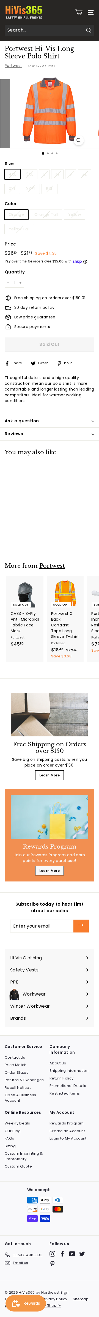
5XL (29, 174)
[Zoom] (78, 140)
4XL (12, 174)
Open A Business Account (20, 1097)
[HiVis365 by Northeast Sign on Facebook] (62, 1254)
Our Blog (13, 1131)
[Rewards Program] (49, 817)
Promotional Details (68, 1085)
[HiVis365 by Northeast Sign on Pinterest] (52, 1264)
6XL (49, 188)
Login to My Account (68, 1138)
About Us (58, 1063)
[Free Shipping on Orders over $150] (49, 714)
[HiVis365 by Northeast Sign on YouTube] (72, 1254)
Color (11, 204)
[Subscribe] (81, 926)
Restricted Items (65, 1093)
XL (84, 174)
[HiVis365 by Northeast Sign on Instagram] (52, 1254)
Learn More (49, 775)
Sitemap (81, 1299)
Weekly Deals (17, 1123)
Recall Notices (18, 1087)
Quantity (15, 272)
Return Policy (62, 1078)
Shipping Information (69, 1070)
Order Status (16, 1072)
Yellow (74, 214)
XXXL (30, 188)
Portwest (13, 65)
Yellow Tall (19, 229)
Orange (16, 214)
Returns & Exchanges (24, 1080)
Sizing (10, 1146)
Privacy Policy (54, 1299)
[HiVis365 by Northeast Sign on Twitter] (82, 1254)
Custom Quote (18, 1166)
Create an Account (67, 1131)
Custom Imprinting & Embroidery (24, 1156)
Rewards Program (67, 1123)
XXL (12, 188)
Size (9, 163)
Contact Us (15, 1057)
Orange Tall (46, 214)
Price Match (16, 1064)
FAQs (9, 1138)
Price (10, 244)
